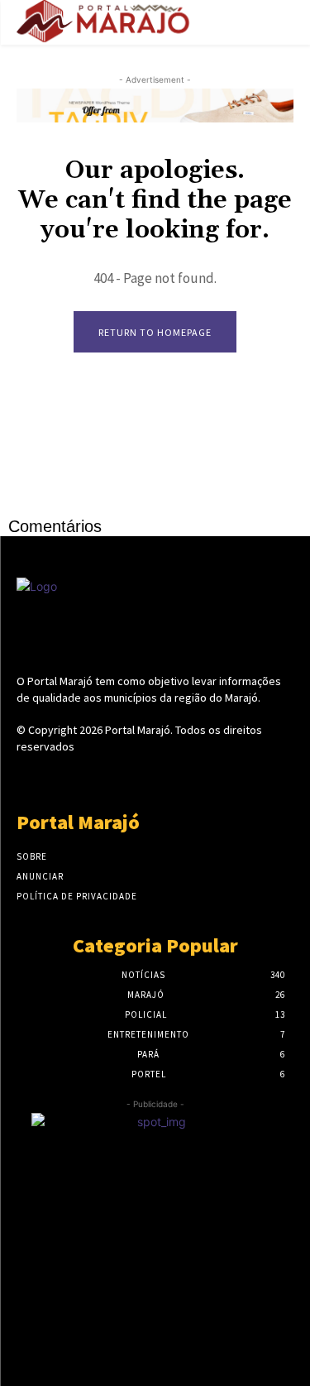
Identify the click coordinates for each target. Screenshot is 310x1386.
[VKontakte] (184, 777)
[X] (155, 777)
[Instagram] (126, 777)
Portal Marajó (137, 729)
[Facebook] (97, 777)
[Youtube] (213, 777)
